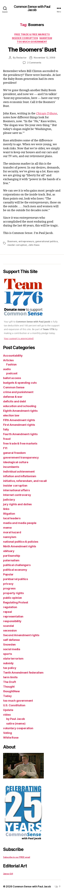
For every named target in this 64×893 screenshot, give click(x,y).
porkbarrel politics (15, 579)
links (6, 509)
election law (11, 415)
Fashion (11, 364)
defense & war (13, 396)
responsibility (12, 621)
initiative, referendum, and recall (25, 481)
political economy (15, 569)
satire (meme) (15, 723)
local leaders (12, 518)
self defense (11, 639)
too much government (32, 41)
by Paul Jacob (15, 718)
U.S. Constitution (14, 705)
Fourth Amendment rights (20, 434)
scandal (8, 625)
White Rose (10, 737)
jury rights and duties (17, 504)
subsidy (8, 663)
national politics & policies (20, 541)
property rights (13, 593)
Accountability (13, 355)
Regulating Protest (15, 602)
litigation (9, 513)
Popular (8, 574)
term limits (10, 677)
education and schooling (19, 406)
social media (11, 649)
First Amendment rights (19, 424)
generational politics (46, 241)
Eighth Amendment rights (20, 410)
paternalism (11, 560)
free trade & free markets (32, 34)
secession (10, 630)
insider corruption (25, 38)
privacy (8, 583)
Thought (9, 686)
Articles (8, 360)
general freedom (14, 452)
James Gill (8, 874)
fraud (7, 438)
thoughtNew (11, 691)
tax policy (9, 668)
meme (7, 527)
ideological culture (15, 462)
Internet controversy (17, 495)
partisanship (11, 555)
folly (6, 429)
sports (7, 653)
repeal (7, 611)
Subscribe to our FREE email (16, 857)
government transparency (21, 457)
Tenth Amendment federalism (23, 672)
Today (7, 696)
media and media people (19, 523)
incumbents (11, 466)
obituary (8, 551)
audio (7, 369)
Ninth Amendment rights (19, 546)
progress (9, 588)
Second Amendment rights (21, 635)
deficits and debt (14, 401)
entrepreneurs (26, 241)
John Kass (33, 244)
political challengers (16, 565)
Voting (7, 733)
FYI (5, 448)
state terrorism (13, 658)
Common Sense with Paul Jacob (32, 8)
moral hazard (12, 532)
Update (8, 710)
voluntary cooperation (18, 728)
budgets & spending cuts (20, 382)
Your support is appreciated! (19, 338)
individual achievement (19, 471)
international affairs (16, 490)
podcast (11, 373)
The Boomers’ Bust (32, 49)
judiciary (9, 499)
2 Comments (34, 62)
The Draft (9, 682)
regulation (10, 607)
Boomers (12, 241)
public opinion (12, 597)
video (7, 714)
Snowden (9, 644)
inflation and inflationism (19, 476)
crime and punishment (18, 392)
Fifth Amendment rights (19, 420)
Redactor (21, 57)
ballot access (12, 378)
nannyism (45, 38)
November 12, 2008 (44, 57)
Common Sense (13, 387)
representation (13, 616)
